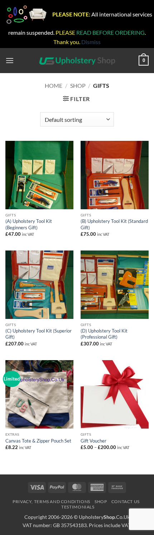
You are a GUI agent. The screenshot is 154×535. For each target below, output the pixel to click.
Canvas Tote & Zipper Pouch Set (38, 441)
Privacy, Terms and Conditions (51, 501)
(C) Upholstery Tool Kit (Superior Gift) (38, 334)
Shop (78, 85)
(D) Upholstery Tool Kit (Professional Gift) (104, 334)
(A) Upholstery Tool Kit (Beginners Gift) (28, 224)
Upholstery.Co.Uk (104, 517)
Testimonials (77, 507)
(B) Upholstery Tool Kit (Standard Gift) (114, 224)
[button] (9, 61)
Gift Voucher (93, 441)
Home (53, 85)
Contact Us (125, 501)
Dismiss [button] (91, 41)
